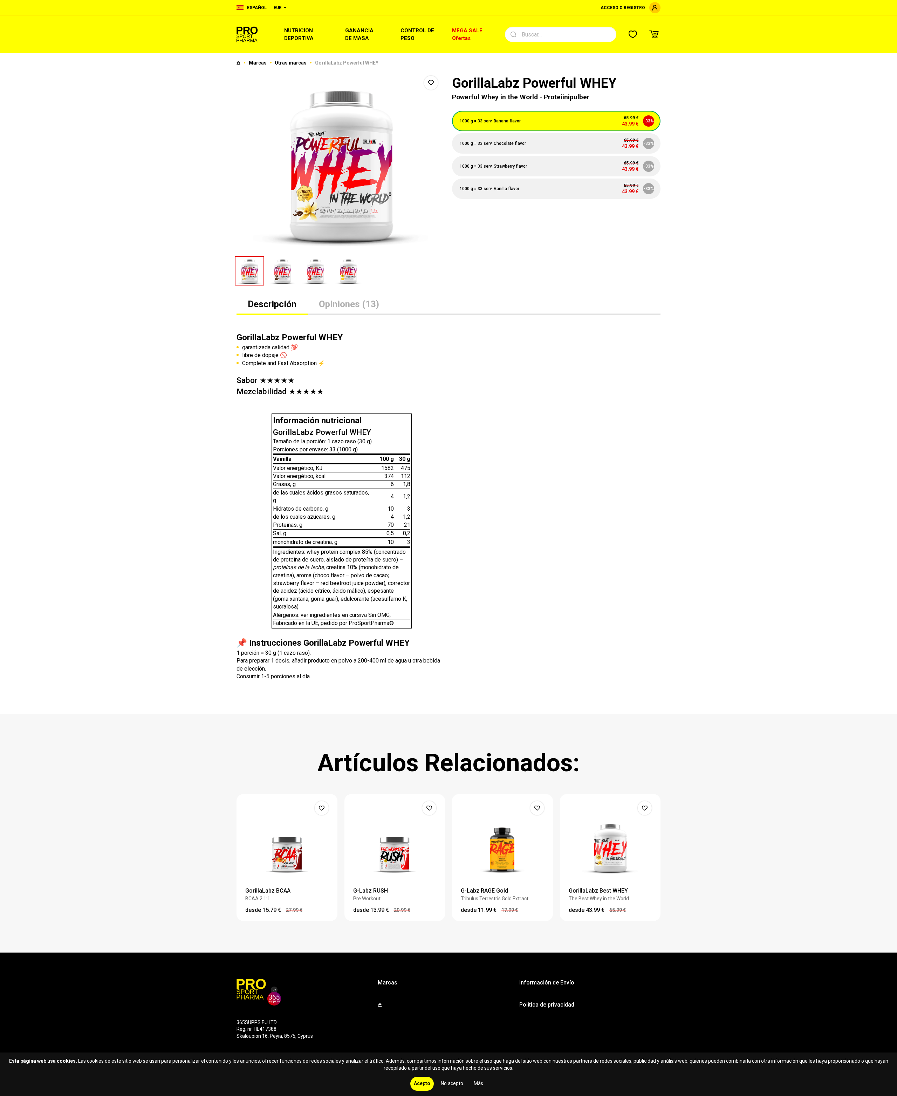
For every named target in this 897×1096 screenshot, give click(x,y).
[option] (340, 161)
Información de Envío (546, 982)
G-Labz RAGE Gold (484, 890)
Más (478, 1083)
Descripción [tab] (272, 304)
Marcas (258, 63)
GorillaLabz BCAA (267, 890)
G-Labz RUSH (370, 890)
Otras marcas (291, 63)
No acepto (452, 1083)
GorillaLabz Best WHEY (598, 890)
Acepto (422, 1083)
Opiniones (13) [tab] (349, 304)
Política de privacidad (546, 1004)
